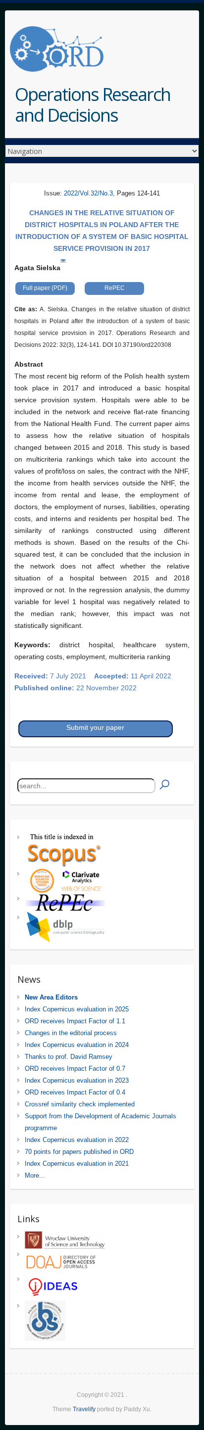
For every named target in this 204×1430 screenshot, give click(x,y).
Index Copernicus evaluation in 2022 (77, 1140)
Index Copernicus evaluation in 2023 (77, 1080)
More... (35, 1175)
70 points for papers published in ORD (79, 1151)
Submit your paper (95, 727)
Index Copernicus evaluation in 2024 (77, 1045)
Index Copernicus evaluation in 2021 (77, 1163)
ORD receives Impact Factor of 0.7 (75, 1068)
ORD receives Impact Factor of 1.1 (75, 1021)
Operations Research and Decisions (92, 105)
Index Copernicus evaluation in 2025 (77, 1009)
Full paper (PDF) (45, 288)
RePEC (114, 288)
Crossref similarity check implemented (80, 1104)
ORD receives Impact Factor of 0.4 (75, 1092)
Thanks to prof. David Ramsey (68, 1056)
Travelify (84, 1409)
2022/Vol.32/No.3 (88, 193)
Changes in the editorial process (71, 1033)
